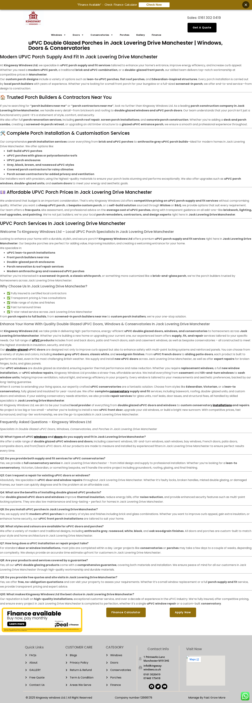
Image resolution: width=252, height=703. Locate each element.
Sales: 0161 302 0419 (204, 17)
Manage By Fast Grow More (206, 698)
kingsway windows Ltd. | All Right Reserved (64, 698)
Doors (76, 35)
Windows (56, 35)
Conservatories (100, 35)
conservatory (119, 391)
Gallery (140, 35)
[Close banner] (245, 4)
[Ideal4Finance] (42, 631)
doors (58, 437)
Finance (156, 35)
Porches (124, 35)
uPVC (36, 340)
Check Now (154, 4)
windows (40, 437)
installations (222, 405)
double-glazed (17, 350)
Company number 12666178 (133, 698)
